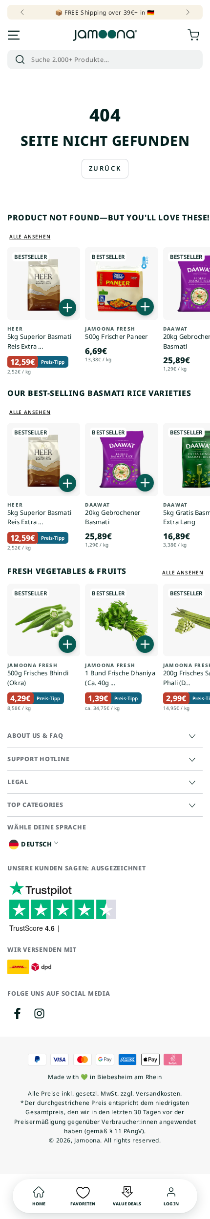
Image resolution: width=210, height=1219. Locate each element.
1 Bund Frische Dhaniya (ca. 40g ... (120, 674)
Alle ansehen (30, 236)
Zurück (105, 168)
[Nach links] (23, 12)
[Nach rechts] (187, 12)
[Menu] (13, 35)
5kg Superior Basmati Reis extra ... (39, 338)
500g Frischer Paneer (116, 333)
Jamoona (87, 1140)
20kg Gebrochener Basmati (112, 514)
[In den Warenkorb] (67, 307)
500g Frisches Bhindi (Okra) (37, 674)
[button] (105, 59)
